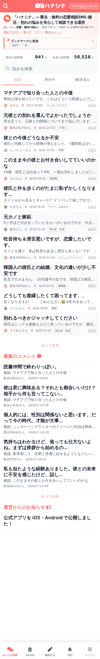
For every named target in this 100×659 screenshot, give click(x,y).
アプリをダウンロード (84, 6)
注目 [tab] (17, 79)
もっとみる (50, 345)
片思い (63, 127)
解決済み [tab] (82, 79)
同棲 (61, 149)
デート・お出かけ (58, 206)
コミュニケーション (70, 257)
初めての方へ (12, 32)
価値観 (53, 178)
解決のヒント (53, 32)
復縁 (54, 308)
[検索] (5, 6)
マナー (38, 32)
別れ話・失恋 (56, 229)
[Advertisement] (50, 605)
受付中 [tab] (50, 79)
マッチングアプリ (56, 105)
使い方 (27, 32)
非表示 (92, 105)
